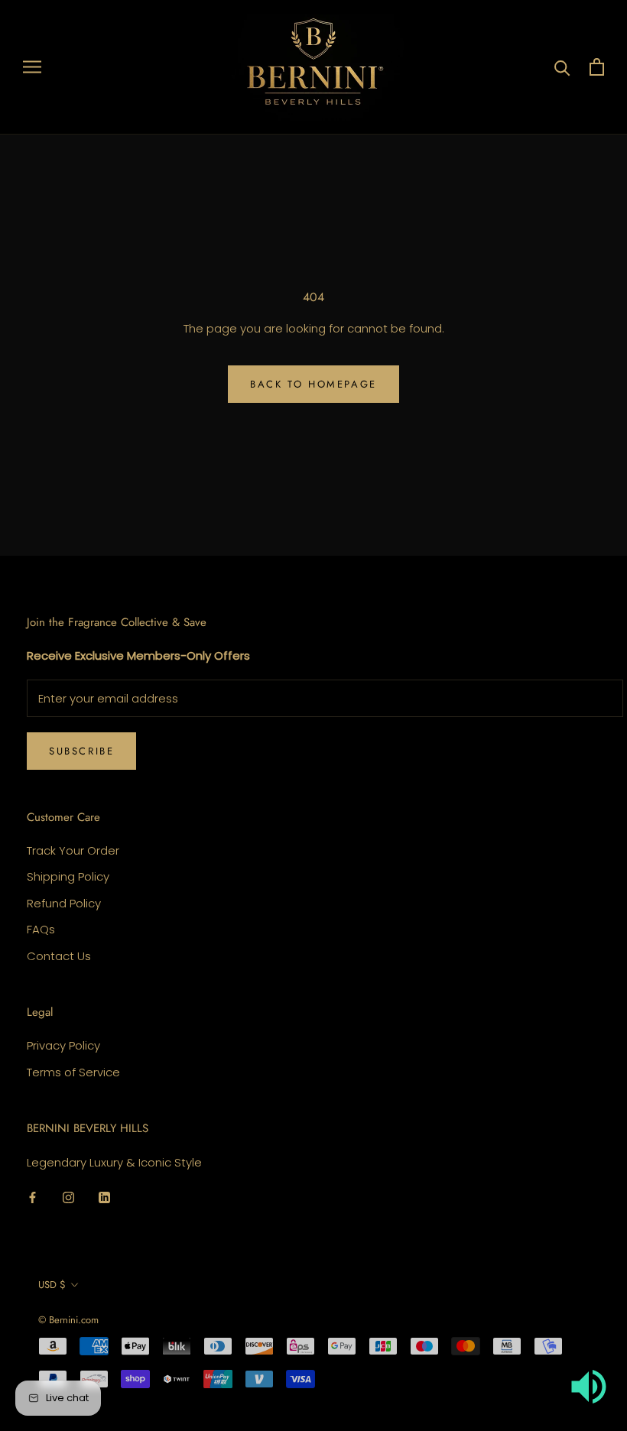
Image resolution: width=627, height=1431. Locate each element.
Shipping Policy (68, 876)
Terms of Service (73, 1072)
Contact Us (59, 956)
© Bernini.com (68, 1320)
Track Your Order (73, 850)
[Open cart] (597, 67)
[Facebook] (32, 1197)
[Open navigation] (32, 66)
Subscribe (81, 751)
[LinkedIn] (104, 1197)
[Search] (562, 67)
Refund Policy (64, 903)
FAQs (41, 929)
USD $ (52, 1284)
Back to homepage (313, 384)
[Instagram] (68, 1197)
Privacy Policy (63, 1045)
